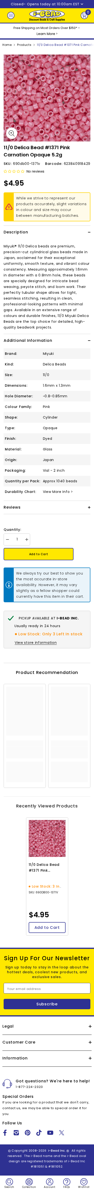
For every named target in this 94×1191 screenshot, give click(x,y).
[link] (24, 752)
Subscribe (47, 1004)
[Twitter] (61, 1132)
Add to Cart (38, 554)
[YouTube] (50, 1132)
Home (7, 45)
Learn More (46, 33)
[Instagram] (16, 1132)
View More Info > (58, 491)
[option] (47, 98)
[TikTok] (39, 1132)
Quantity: (12, 529)
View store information (36, 642)
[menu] (11, 15)
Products (24, 45)
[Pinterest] (27, 1132)
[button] (14, 171)
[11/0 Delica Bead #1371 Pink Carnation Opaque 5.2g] (47, 838)
